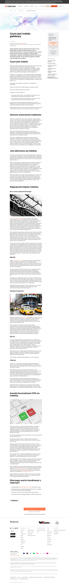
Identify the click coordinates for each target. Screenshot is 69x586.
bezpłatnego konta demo (26, 487)
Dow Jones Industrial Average (16, 218)
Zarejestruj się (54, 6)
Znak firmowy (49, 544)
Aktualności (49, 535)
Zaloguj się (48, 6)
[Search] (63, 6)
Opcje (22, 548)
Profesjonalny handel (31, 535)
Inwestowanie (25, 6)
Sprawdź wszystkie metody (15, 555)
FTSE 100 (15, 363)
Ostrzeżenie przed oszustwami (49, 577)
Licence (18, 577)
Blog (15, 10)
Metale (22, 537)
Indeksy (22, 539)
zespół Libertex (22, 43)
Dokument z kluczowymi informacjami (36, 577)
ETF (21, 544)
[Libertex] (11, 6)
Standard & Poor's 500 (18, 260)
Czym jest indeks (51, 63)
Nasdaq (25, 317)
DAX (11, 339)
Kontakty (48, 537)
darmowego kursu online (27, 471)
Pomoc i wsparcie (24, 577)
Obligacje (22, 546)
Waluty (22, 535)
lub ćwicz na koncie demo (34, 511)
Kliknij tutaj (35, 2)
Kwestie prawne (13, 577)
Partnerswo (49, 539)
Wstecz (14, 500)
